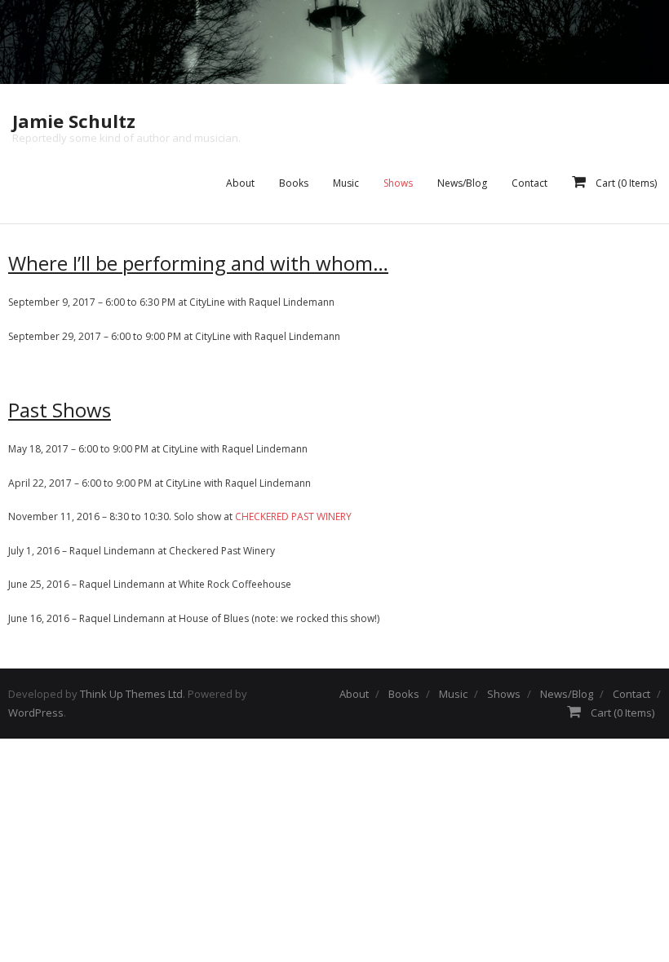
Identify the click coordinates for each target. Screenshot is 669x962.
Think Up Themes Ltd (131, 693)
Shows (504, 693)
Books (403, 693)
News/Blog (566, 693)
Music (453, 693)
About (354, 693)
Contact (631, 693)
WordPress (36, 712)
